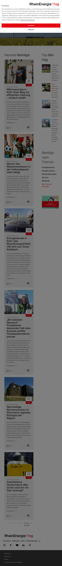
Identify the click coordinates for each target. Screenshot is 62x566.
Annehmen (31, 25)
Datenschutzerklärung (27, 20)
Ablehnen (31, 29)
